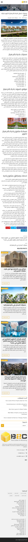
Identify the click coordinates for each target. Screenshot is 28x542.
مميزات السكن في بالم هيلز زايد (15, 304)
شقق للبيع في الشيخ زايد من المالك (16, 58)
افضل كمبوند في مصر (20, 533)
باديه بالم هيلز (19, 210)
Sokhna (11, 495)
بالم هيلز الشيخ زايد (21, 504)
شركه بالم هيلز (21, 505)
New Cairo (16, 493)
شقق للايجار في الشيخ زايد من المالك (17, 519)
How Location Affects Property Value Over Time (16, 401)
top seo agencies (21, 514)
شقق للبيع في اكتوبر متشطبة (19, 524)
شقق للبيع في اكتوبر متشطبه (19, 501)
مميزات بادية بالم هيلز (20, 520)
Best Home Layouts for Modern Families (18, 409)
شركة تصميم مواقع (20, 509)
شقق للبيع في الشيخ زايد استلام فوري (17, 525)
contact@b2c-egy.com (20, 456)
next (18, 244)
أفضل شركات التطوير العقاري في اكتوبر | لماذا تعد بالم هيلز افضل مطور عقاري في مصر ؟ (14, 341)
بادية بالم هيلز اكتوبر (16, 206)
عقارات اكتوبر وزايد (11, 18)
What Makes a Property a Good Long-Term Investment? (17, 413)
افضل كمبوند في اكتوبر (12, 199)
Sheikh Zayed (17, 495)
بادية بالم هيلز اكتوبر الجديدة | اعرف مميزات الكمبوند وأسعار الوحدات (15, 378)
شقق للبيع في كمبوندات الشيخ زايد (18, 511)
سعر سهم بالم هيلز (21, 513)
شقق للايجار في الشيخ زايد (19, 506)
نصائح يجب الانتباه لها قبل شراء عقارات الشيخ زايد (15, 270)
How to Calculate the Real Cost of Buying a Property (15, 418)
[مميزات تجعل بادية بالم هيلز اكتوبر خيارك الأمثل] (14, 28)
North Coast (24, 495)
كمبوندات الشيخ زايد (21, 510)
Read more (5, 283)
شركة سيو (22, 532)
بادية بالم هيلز (19, 93)
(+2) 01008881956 (21, 453)
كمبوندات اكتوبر (13, 139)
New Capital (10, 493)
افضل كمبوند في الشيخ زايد (19, 527)
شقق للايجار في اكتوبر (20, 503)
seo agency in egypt (20, 521)
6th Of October (23, 493)
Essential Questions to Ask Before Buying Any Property (17, 405)
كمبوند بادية (5, 185)
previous (14, 238)
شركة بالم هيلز (21, 102)
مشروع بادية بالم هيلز (20, 528)
